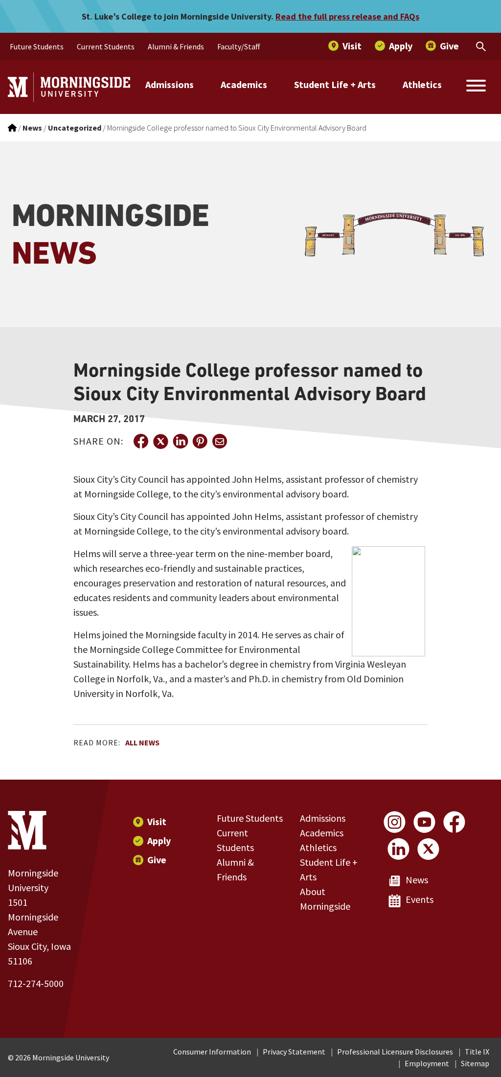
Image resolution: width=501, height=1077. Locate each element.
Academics (244, 84)
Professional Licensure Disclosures (395, 1051)
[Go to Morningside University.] (12, 128)
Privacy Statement (294, 1051)
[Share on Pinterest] (199, 441)
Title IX (477, 1051)
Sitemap (475, 1063)
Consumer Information (212, 1051)
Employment (427, 1063)
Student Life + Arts (335, 84)
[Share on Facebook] (141, 441)
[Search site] (476, 87)
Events (419, 899)
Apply (159, 840)
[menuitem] (37, 46)
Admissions (169, 84)
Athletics (422, 84)
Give (156, 859)
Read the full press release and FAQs (347, 16)
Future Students (250, 818)
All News (142, 742)
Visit (156, 821)
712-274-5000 (36, 983)
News (417, 880)
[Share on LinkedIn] (180, 441)
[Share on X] (160, 441)
